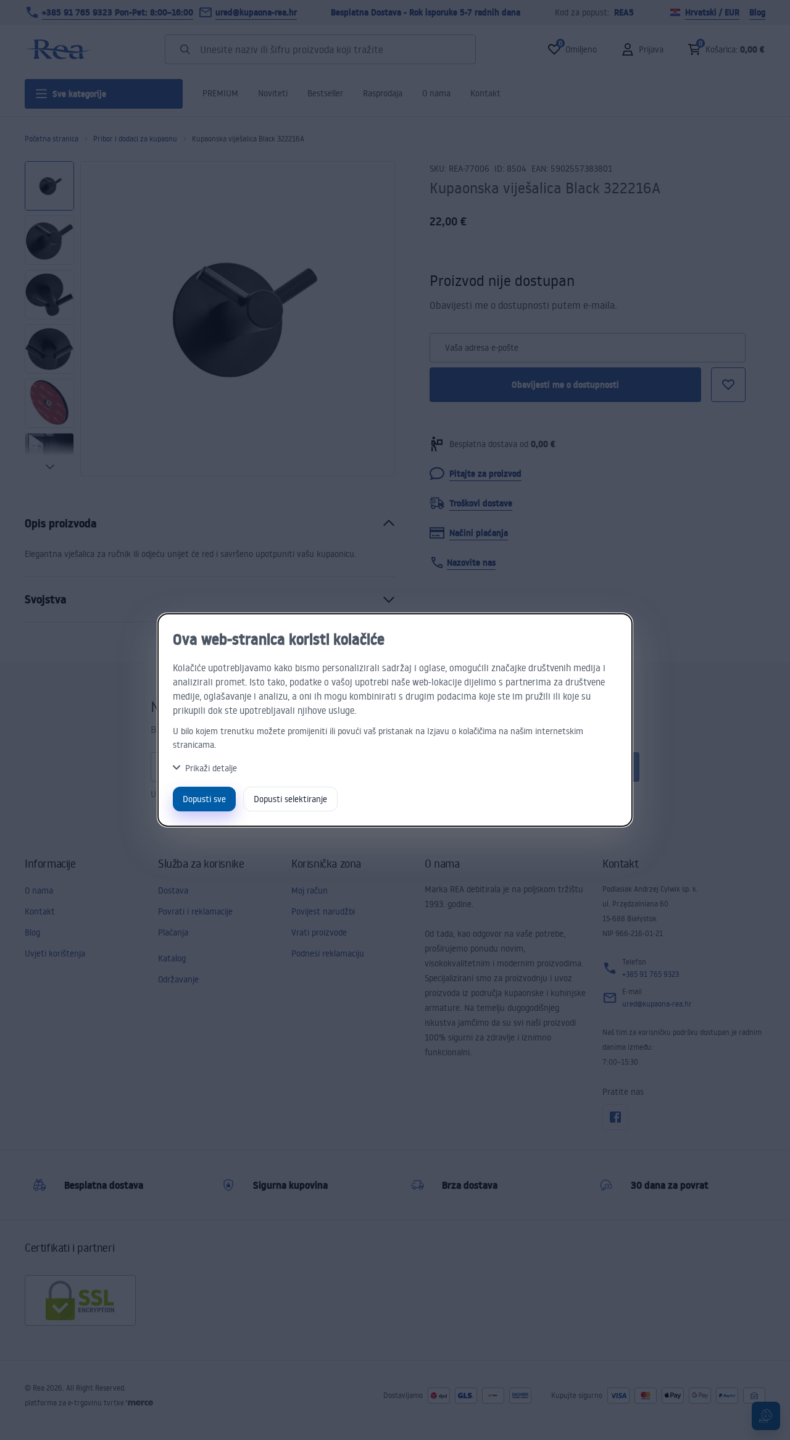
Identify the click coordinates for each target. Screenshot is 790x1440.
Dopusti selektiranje (290, 799)
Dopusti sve (204, 799)
